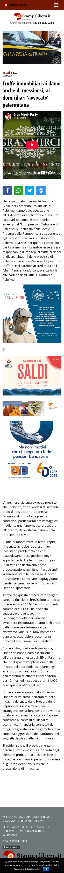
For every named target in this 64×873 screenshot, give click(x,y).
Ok (46, 869)
